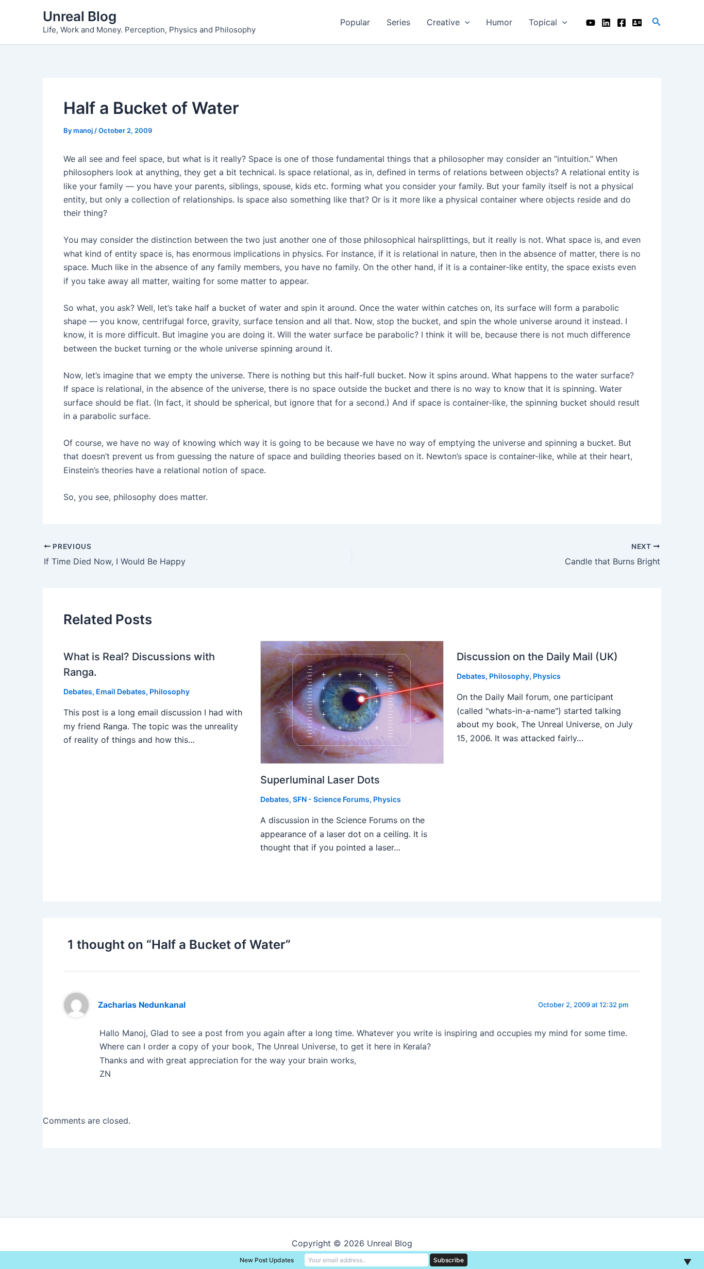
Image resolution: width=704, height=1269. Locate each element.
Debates (77, 691)
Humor (499, 22)
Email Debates (121, 691)
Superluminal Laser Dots (320, 780)
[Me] (637, 22)
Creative (443, 22)
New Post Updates (267, 1260)
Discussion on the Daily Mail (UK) (537, 656)
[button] (656, 21)
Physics (387, 799)
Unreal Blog (79, 16)
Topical (543, 22)
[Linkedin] (606, 22)
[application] (465, 22)
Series (398, 22)
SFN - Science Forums (331, 799)
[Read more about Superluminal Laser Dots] (352, 702)
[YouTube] (590, 22)
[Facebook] (621, 22)
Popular (355, 22)
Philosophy (169, 691)
